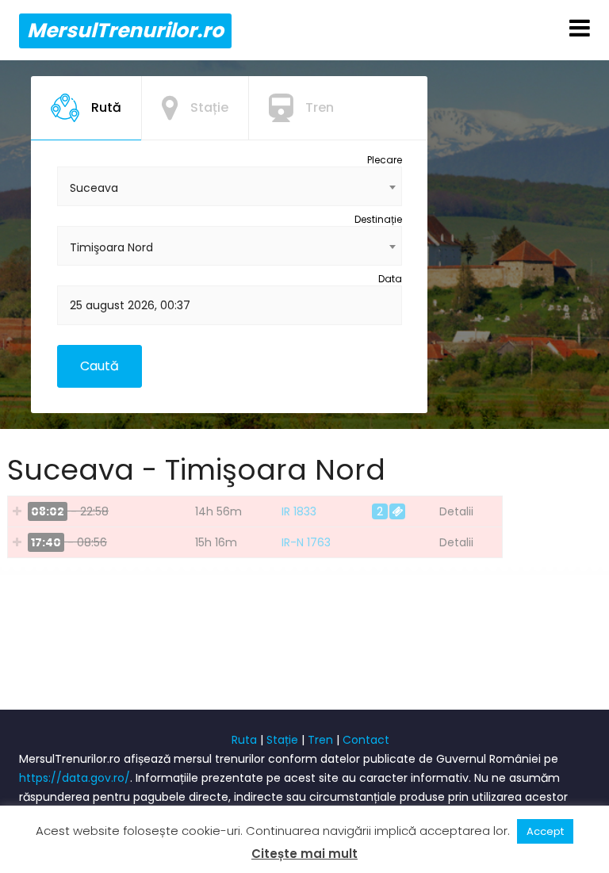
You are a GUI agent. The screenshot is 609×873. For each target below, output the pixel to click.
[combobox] (229, 186)
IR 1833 (299, 511)
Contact (366, 740)
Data (390, 278)
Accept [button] (545, 831)
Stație (282, 740)
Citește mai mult (304, 853)
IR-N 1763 (306, 542)
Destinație (378, 219)
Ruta (244, 740)
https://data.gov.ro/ (74, 778)
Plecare (384, 160)
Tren (320, 740)
